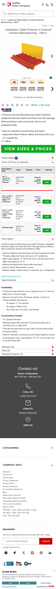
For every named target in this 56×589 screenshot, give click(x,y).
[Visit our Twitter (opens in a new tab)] (23, 552)
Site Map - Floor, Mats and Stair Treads (20, 510)
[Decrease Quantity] (44, 177)
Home (3, 20)
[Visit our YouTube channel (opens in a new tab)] (6, 552)
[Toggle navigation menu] (3, 4)
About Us (7, 472)
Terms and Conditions (12, 504)
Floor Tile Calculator (11, 516)
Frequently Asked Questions (15, 501)
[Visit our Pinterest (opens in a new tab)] (32, 552)
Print (52, 25)
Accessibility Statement (12, 489)
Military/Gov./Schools (12, 495)
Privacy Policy (9, 483)
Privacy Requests (10, 486)
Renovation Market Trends (14, 498)
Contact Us (7, 474)
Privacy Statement (10, 480)
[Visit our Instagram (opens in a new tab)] (41, 552)
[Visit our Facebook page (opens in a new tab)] (14, 552)
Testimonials (8, 477)
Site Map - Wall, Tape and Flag (16, 513)
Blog (5, 492)
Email (45, 25)
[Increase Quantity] (51, 177)
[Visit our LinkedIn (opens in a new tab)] (50, 552)
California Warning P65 (11, 276)
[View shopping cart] (51, 4)
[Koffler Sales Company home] (19, 4)
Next (52, 56)
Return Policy (8, 507)
